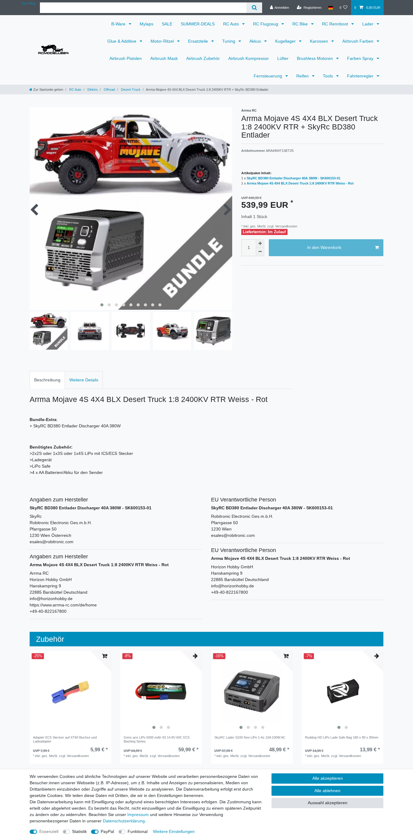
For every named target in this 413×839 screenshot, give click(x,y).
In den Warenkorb (324, 247)
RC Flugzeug (266, 23)
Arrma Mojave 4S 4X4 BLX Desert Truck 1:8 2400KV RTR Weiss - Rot (300, 183)
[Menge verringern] (260, 252)
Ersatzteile (198, 41)
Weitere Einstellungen (174, 831)
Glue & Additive (122, 41)
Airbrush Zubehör (203, 58)
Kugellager (286, 41)
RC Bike (300, 23)
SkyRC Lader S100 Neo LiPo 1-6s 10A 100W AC (249, 737)
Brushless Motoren (315, 58)
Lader (368, 23)
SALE (167, 23)
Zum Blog (28, 3)
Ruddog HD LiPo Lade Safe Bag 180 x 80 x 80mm (341, 737)
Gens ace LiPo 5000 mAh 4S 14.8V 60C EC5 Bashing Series (157, 739)
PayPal (107, 831)
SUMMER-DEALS (198, 23)
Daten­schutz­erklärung (124, 820)
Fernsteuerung (268, 75)
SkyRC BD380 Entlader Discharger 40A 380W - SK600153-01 (293, 178)
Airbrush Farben (358, 41)
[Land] (330, 7)
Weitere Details (83, 379)
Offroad (109, 89)
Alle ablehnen (327, 790)
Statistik (79, 831)
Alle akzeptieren (327, 778)
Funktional (138, 831)
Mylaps (146, 23)
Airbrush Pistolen (125, 58)
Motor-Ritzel (163, 41)
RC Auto (231, 23)
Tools (328, 75)
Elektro (92, 89)
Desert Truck (130, 89)
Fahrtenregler (361, 75)
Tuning (229, 41)
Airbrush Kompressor (248, 58)
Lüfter (282, 58)
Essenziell (48, 831)
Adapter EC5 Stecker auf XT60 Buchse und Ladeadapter (65, 739)
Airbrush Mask (164, 58)
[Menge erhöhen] (260, 243)
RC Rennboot (335, 23)
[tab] (47, 380)
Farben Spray (361, 58)
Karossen (319, 41)
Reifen (303, 75)
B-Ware (119, 23)
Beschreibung (47, 379)
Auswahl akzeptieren (327, 802)
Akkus (255, 41)
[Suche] (254, 7)
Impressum (138, 814)
